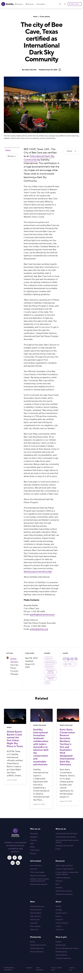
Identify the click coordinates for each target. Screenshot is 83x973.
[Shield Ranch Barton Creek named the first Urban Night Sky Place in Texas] (15, 716)
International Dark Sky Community (50, 671)
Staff (32, 844)
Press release (45, 17)
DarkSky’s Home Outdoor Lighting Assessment (39, 880)
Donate (58, 942)
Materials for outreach (64, 891)
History (58, 916)
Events (58, 849)
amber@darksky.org (39, 629)
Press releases (35, 926)
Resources (60, 861)
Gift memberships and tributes (67, 948)
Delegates (34, 837)
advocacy (48, 658)
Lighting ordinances (63, 878)
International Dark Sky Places (66, 834)
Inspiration (34, 923)
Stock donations (61, 955)
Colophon (29, 968)
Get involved (41, 4)
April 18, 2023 (48, 70)
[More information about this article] (59, 70)
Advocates (34, 834)
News (35, 17)
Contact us (60, 930)
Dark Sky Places (50, 662)
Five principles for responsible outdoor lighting (67, 873)
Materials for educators (64, 894)
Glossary (59, 888)
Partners (33, 853)
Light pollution (35, 916)
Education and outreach (64, 846)
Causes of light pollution (65, 869)
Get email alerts (36, 866)
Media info (34, 930)
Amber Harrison (30, 70)
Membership (35, 937)
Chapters (33, 840)
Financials (59, 920)
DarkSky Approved (37, 906)
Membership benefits (38, 945)
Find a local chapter (37, 872)
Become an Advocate (38, 876)
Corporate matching (63, 958)
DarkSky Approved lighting (66, 837)
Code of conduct (62, 923)
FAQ (57, 884)
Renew (32, 942)
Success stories (61, 913)
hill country (49, 666)
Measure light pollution (38, 884)
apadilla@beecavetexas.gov (42, 614)
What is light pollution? (64, 866)
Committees (34, 850)
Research (59, 881)
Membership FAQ (36, 948)
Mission (58, 906)
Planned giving (61, 952)
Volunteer (33, 869)
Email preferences (37, 952)
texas (47, 683)
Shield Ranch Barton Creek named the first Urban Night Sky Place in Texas (15, 739)
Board (32, 847)
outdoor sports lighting (50, 678)
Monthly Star (35, 920)
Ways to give (61, 937)
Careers (58, 926)
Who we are (18, 4)
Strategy (59, 910)
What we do (29, 4)
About (58, 902)
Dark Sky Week (35, 913)
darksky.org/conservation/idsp (38, 571)
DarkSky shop (61, 945)
